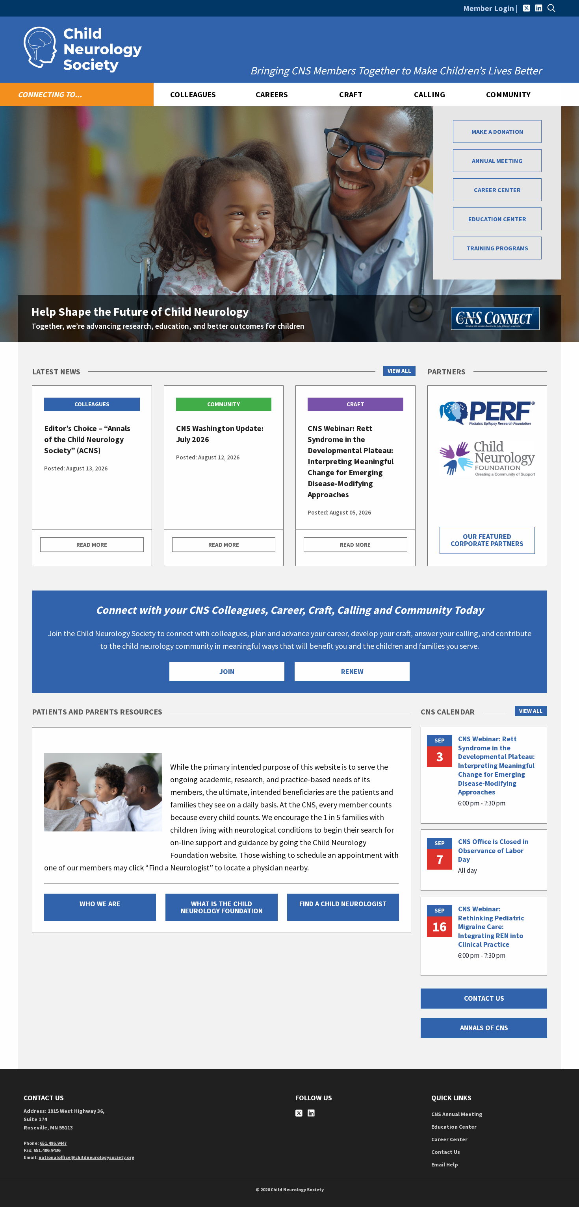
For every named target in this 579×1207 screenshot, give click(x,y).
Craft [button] (350, 94)
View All (399, 370)
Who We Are (100, 903)
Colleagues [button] (193, 94)
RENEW (352, 671)
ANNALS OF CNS (484, 1027)
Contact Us (445, 1151)
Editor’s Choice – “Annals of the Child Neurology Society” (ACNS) (87, 439)
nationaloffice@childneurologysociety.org (86, 1157)
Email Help (444, 1164)
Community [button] (508, 94)
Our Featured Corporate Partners (487, 540)
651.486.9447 (53, 1143)
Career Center (497, 190)
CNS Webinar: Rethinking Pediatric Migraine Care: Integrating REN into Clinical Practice (491, 926)
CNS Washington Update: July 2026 (220, 433)
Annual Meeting (497, 161)
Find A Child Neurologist (343, 903)
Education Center (497, 219)
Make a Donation (497, 131)
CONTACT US (484, 998)
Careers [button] (272, 94)
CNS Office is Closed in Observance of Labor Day (493, 850)
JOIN (226, 671)
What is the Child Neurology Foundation (222, 907)
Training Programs (497, 248)
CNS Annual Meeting (456, 1114)
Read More (91, 544)
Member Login (488, 8)
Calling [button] (429, 94)
